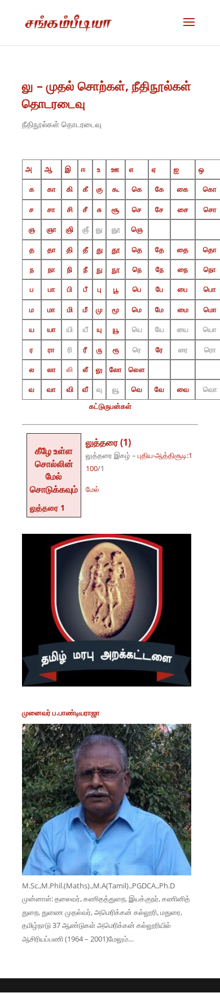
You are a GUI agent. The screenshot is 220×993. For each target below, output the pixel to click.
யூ (116, 329)
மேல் (92, 489)
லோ (115, 369)
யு (99, 329)
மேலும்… (121, 939)
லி (70, 369)
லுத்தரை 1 (47, 507)
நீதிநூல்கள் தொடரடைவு (62, 124)
